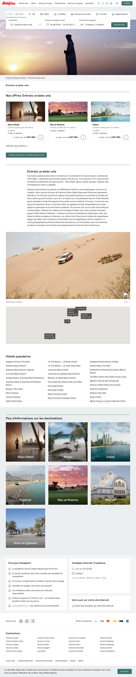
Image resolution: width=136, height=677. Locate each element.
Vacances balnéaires (107, 651)
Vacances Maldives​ (107, 641)
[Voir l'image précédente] (12, 265)
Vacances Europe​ (12, 638)
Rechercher (23, 3)
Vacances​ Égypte (43, 648)
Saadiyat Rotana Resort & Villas (104, 362)
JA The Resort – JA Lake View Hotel (64, 366)
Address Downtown (99, 389)
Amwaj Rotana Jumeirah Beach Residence (25, 378)
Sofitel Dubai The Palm (100, 366)
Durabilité (89, 3)
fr (117, 3)
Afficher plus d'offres (16, 146)
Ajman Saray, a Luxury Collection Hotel (107, 401)
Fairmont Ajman (13, 397)
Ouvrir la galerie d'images (125, 295)
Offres (33, 3)
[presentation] (16, 14)
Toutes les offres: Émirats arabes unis (26, 155)
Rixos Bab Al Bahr (56, 390)
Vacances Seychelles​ (76, 648)
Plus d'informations (48, 673)
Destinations (60, 3)
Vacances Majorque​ (107, 644)
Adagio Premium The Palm (18, 362)
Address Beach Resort (16, 366)
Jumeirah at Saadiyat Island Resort (64, 374)
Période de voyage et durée (55, 20)
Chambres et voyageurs (87, 20)
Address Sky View (98, 393)
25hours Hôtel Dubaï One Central (105, 385)
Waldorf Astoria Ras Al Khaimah (104, 381)
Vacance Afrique (106, 638)
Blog (26, 621)
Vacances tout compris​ (14, 651)
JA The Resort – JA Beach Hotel (62, 362)
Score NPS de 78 (20, 606)
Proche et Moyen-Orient (16, 78)
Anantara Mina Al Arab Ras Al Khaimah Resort (23, 383)
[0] (102, 3)
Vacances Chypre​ (12, 644)
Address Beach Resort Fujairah (20, 370)
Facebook (32, 621)
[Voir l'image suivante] (123, 265)
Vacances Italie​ (74, 641)
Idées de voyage (45, 3)
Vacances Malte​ (43, 644)
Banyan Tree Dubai (14, 389)
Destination (13, 20)
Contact (127, 3)
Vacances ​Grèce (74, 644)
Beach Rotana (12, 393)
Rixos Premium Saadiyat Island (62, 398)
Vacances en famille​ (76, 651)
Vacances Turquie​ (12, 648)
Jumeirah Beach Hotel (58, 370)
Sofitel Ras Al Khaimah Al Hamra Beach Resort (108, 371)
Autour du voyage (75, 3)
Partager (111, 3)
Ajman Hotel (95, 397)
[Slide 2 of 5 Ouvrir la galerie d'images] (68, 265)
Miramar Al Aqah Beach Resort (62, 378)
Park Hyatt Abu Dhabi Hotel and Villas (65, 382)
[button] (25, 122)
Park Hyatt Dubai (55, 386)
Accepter (124, 671)
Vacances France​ (43, 641)
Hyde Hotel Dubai (14, 401)
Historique (106, 3)
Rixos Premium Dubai (57, 394)
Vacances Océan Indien (45, 638)
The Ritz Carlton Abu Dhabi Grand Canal (108, 377)
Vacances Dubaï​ (106, 648)
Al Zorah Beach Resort (16, 374)
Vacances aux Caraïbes (77, 638)
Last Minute (41, 651)
